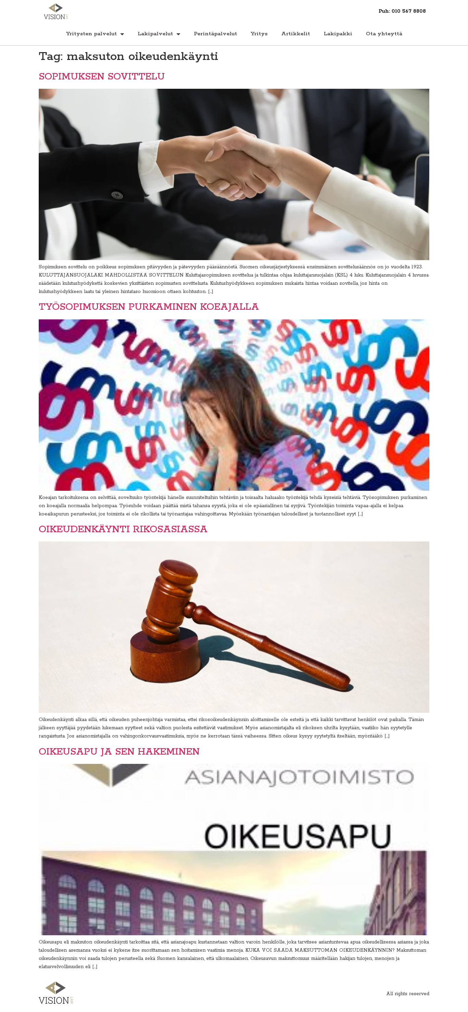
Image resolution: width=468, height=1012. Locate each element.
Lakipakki (338, 33)
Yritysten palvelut (91, 33)
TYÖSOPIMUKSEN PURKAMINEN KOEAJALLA (149, 307)
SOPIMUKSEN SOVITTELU (102, 77)
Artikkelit (295, 33)
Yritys (259, 33)
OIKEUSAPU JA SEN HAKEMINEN (119, 752)
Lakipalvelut (155, 33)
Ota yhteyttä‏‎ (384, 33)
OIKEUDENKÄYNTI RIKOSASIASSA (123, 529)
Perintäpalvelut (215, 33)
